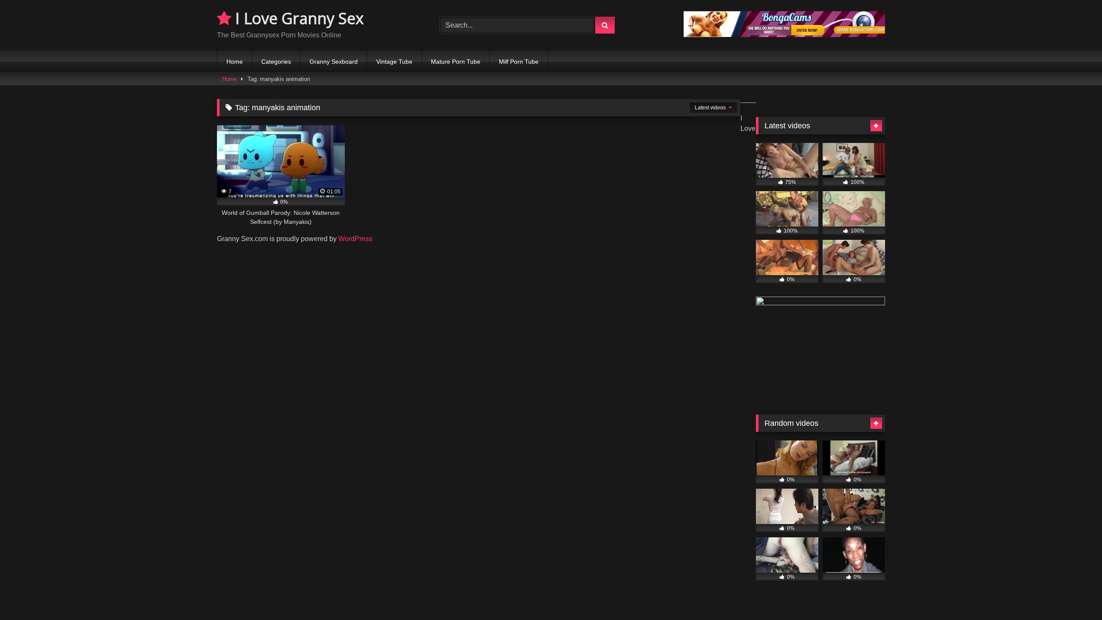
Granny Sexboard (334, 61)
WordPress (355, 238)
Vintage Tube (394, 61)
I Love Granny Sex (297, 18)
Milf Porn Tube (519, 61)
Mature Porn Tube (455, 61)
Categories (276, 61)
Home (234, 61)
